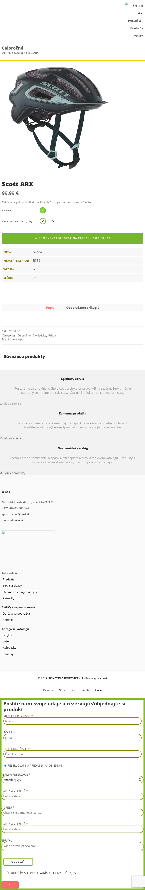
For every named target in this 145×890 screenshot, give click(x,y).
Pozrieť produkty (14, 473)
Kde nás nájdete (13, 438)
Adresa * (8, 807)
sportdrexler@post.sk (16, 514)
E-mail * (9, 732)
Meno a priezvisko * (18, 716)
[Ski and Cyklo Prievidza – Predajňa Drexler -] (134, 20)
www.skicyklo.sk (12, 520)
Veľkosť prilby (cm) (17, 221)
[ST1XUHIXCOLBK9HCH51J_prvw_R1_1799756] (58, 119)
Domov (7, 52)
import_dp (15, 339)
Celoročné (12, 48)
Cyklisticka (39, 335)
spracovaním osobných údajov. (53, 873)
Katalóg (19, 52)
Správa (7, 840)
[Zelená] (44, 210)
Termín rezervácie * (16, 774)
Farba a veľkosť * (15, 791)
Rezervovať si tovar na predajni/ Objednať (75, 238)
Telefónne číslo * (16, 749)
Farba (6, 210)
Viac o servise (12, 403)
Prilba (52, 335)
